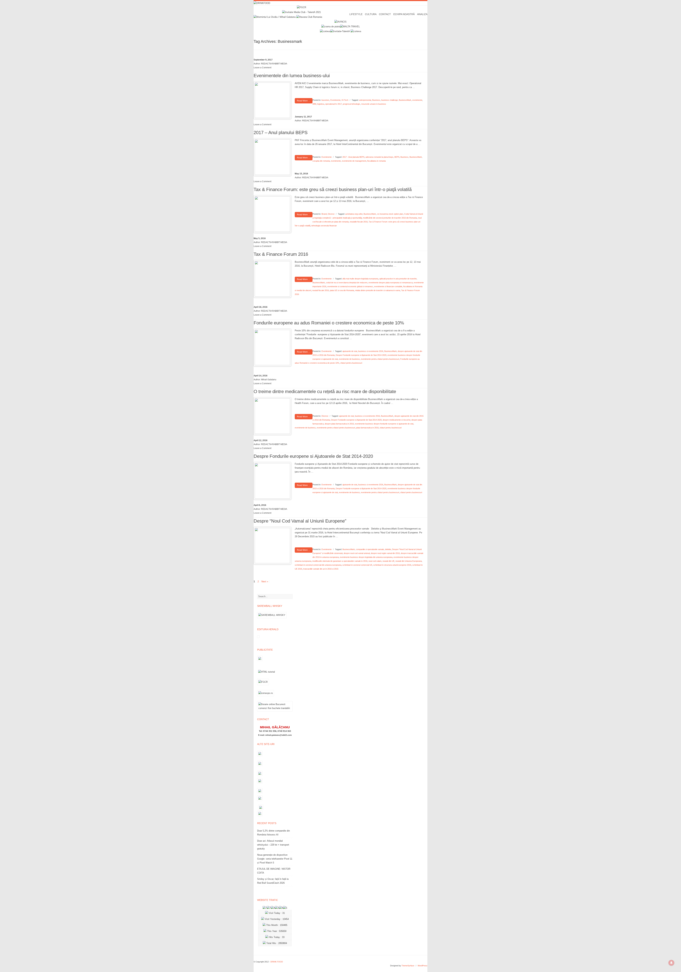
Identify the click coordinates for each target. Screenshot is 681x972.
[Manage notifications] (671, 963)
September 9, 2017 (263, 60)
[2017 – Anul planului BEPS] (272, 174)
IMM (314, 104)
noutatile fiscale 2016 (359, 222)
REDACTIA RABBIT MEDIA (274, 63)
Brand (324, 214)
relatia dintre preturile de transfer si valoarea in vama (377, 290)
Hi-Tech (345, 100)
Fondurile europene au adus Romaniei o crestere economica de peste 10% (329, 322)
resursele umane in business (373, 104)
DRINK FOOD (276, 962)
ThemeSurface (408, 966)
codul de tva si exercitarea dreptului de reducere (346, 282)
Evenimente (335, 100)
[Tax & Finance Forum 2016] (272, 295)
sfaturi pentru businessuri (351, 363)
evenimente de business (349, 359)
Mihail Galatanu (268, 379)
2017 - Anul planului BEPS (353, 157)
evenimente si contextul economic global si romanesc (350, 286)
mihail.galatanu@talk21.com (278, 735)
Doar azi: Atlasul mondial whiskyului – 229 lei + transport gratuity (273, 845)
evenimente (417, 100)
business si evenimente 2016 (370, 351)
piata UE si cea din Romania (342, 290)
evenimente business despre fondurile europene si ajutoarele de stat (384, 424)
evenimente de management (354, 161)
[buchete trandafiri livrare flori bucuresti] (275, 711)
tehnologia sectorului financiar (324, 226)
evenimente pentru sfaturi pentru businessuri (380, 359)
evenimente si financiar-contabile (388, 286)
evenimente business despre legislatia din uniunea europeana (366, 557)
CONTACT (385, 14)
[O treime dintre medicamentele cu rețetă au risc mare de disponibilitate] (272, 433)
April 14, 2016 (260, 375)
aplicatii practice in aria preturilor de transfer (398, 279)
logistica (320, 104)
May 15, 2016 (301, 173)
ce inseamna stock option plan (390, 214)
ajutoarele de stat (349, 351)
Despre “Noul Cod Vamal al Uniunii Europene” (300, 521)
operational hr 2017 (333, 104)
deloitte (388, 549)
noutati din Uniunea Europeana (408, 561)
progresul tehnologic (351, 104)
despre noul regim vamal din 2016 (385, 553)
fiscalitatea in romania (376, 161)
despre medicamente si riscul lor (396, 420)
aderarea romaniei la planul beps (379, 157)
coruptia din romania (321, 161)
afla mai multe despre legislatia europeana (360, 279)
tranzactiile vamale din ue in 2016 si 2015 (320, 569)
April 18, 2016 (260, 307)
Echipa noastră (404, 14)
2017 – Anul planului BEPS (281, 132)
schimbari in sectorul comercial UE (357, 565)
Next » (264, 581)
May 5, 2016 (260, 238)
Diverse (331, 214)
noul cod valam (375, 561)
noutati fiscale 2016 (320, 290)
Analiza (422, 14)
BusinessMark (405, 100)
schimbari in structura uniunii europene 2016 (392, 565)
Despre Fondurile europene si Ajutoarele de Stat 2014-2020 (361, 355)
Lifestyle (355, 14)
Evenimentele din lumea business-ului (292, 75)
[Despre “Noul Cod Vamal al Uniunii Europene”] (272, 562)
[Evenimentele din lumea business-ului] (272, 117)
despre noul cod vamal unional (357, 553)
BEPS (396, 157)
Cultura (371, 14)
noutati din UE (388, 561)
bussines (325, 100)
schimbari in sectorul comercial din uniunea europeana (318, 565)
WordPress (422, 966)
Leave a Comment (262, 67)
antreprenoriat (365, 100)
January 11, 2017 (303, 116)
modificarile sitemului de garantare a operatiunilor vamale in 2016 (339, 561)
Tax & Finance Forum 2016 (281, 254)
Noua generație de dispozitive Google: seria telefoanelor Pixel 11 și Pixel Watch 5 (274, 859)
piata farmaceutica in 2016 (367, 428)
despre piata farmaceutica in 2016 (339, 424)
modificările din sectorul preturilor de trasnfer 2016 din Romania (390, 218)
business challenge (389, 100)
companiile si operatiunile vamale (370, 549)
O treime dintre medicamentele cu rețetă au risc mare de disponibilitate (325, 391)
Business (376, 100)
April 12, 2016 (260, 440)
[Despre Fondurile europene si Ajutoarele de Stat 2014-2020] (272, 497)
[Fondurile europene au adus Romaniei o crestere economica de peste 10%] (272, 364)
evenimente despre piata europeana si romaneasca (391, 282)
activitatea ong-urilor (353, 214)
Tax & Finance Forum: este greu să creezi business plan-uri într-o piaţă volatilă (333, 189)
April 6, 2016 (260, 505)
